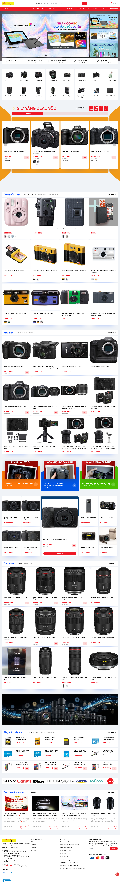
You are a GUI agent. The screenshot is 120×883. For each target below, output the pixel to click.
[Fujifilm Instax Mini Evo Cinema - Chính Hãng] (45, 212)
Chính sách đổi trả (65, 853)
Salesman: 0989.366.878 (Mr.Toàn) (69, 862)
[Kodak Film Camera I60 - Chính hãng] (45, 297)
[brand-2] (24, 781)
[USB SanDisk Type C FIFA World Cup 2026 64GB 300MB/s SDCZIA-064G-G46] (95, 754)
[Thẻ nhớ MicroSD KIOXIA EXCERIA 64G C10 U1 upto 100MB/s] (8, 754)
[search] (84, 3)
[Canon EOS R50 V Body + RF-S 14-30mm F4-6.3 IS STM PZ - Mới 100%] (74, 390)
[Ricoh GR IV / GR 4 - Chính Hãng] (30, 505)
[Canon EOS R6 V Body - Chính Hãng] (16, 350)
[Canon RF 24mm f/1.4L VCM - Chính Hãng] (74, 621)
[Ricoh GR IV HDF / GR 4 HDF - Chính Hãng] (11, 505)
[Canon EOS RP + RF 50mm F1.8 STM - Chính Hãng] (45, 390)
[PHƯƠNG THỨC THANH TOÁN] (103, 858)
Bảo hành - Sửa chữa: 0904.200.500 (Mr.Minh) (72, 868)
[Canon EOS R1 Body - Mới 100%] (103, 350)
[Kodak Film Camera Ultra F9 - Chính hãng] (16, 297)
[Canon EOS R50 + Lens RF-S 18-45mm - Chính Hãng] (45, 135)
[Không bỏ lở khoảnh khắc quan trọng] (21, 470)
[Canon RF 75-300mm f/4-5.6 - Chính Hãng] (45, 661)
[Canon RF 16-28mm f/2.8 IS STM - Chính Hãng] (74, 581)
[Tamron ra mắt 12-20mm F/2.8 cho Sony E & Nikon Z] (103, 803)
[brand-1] (9, 781)
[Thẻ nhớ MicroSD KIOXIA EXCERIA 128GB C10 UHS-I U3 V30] (37, 754)
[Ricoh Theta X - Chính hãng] (88, 505)
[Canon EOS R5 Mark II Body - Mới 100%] (16, 390)
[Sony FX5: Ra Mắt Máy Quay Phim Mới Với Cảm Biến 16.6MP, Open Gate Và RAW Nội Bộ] (45, 803)
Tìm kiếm (33, 844)
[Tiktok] (7, 872)
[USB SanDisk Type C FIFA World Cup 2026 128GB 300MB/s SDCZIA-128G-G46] (66, 767)
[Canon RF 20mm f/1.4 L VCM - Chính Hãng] (103, 621)
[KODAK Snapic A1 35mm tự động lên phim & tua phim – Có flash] (103, 297)
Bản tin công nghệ (14, 792)
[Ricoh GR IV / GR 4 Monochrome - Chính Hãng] (60, 517)
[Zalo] (11, 872)
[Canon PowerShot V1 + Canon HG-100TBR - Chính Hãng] (45, 430)
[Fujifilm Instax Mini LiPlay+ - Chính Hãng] (74, 212)
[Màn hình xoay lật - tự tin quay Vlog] (98, 470)
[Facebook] (3, 872)
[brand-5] (67, 781)
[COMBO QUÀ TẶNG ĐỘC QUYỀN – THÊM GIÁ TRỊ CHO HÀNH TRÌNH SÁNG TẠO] (74, 803)
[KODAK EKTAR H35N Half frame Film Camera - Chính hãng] (103, 254)
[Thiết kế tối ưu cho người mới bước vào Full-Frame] (60, 470)
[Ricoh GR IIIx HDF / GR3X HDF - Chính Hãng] (11, 536)
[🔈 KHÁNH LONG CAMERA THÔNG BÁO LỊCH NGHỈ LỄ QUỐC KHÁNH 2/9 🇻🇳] (16, 803)
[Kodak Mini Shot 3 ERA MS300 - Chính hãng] (74, 254)
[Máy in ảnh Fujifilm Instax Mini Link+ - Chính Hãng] (103, 212)
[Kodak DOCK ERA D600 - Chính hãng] (16, 254)
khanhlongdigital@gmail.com (24, 866)
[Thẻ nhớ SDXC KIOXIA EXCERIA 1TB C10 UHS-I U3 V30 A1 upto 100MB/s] (66, 754)
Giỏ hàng (33, 847)
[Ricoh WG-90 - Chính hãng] (108, 505)
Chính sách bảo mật (65, 850)
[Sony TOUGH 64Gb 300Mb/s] (66, 741)
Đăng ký (33, 850)
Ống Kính (9, 563)
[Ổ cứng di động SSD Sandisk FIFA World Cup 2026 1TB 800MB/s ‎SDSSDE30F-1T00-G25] (8, 767)
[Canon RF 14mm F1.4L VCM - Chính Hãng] (103, 581)
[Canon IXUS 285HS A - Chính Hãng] (74, 350)
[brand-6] (81, 781)
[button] (5, 144)
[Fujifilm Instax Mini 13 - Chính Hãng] (16, 212)
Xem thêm (111, 194)
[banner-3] (104, 50)
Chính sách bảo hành (65, 856)
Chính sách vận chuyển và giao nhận (70, 844)
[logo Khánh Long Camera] (16, 840)
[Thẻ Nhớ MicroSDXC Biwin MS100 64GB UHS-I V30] (95, 741)
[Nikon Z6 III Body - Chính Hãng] (74, 135)
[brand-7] (96, 781)
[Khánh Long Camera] (8, 3)
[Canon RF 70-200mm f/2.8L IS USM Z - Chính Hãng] (74, 661)
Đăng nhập (34, 841)
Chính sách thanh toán (66, 847)
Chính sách (63, 839)
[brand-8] (110, 781)
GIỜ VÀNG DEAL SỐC (36, 108)
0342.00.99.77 (8, 866)
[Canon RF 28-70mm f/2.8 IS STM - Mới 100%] (16, 661)
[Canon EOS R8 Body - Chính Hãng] (104, 135)
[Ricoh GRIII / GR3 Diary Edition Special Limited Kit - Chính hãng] (108, 536)
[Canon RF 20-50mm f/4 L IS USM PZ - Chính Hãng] (45, 581)
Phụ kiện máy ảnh (13, 732)
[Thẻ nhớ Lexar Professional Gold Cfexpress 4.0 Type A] (8, 741)
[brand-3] (38, 781)
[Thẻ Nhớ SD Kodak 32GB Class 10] (37, 741)
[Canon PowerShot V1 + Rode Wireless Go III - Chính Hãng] (103, 390)
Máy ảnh (8, 332)
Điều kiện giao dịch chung (67, 841)
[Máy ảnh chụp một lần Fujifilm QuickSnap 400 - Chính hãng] (74, 297)
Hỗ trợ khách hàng (36, 839)
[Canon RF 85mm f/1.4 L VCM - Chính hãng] (16, 581)
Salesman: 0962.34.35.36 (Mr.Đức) (69, 865)
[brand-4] (53, 781)
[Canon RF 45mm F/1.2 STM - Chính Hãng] (45, 621)
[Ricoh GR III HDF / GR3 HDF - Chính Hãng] (30, 536)
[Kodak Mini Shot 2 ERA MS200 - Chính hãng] (45, 254)
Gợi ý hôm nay (12, 194)
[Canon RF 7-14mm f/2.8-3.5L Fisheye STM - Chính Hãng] (16, 621)
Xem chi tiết (24, 827)
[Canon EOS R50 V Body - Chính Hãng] (16, 135)
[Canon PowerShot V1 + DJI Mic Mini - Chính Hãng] (16, 430)
